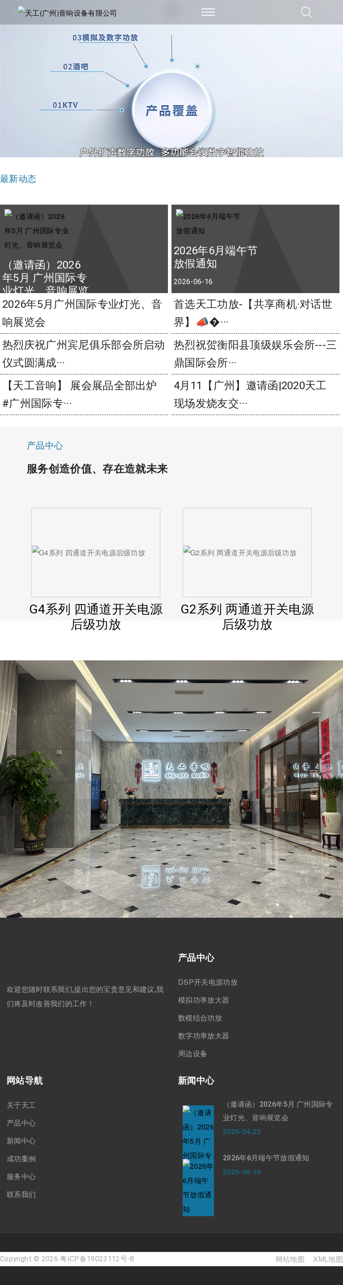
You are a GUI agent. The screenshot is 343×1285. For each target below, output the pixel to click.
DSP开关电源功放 (208, 982)
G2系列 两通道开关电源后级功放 (102, 538)
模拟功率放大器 (203, 999)
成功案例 (21, 1158)
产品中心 (21, 1122)
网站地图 (290, 1259)
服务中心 (21, 1176)
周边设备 (192, 1053)
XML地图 (328, 1259)
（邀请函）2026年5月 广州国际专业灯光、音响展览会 (278, 1111)
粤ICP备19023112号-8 (97, 1259)
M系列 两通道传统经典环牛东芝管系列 (254, 548)
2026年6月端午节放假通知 (266, 1158)
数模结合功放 (200, 1017)
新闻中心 (21, 1140)
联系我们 (21, 1194)
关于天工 (21, 1104)
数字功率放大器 (203, 1035)
